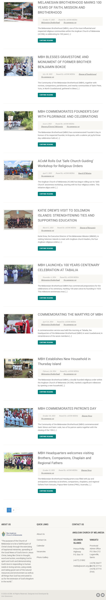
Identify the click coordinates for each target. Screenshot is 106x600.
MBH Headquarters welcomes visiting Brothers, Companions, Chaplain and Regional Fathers (66, 458)
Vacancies (41, 551)
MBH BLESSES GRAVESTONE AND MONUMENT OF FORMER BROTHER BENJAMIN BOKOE (64, 62)
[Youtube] (103, 595)
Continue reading (46, 40)
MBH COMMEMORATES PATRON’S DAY (67, 408)
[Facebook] (98, 595)
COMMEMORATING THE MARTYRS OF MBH (70, 314)
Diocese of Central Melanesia (52, 127)
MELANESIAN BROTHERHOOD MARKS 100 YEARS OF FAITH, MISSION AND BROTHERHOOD (69, 7)
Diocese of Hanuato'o (87, 228)
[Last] (17, 509)
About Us (41, 534)
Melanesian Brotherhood (50, 22)
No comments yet (70, 22)
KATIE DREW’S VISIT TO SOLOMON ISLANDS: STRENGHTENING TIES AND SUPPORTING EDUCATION (66, 215)
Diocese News (87, 416)
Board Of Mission (84, 173)
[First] (5, 509)
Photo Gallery (42, 557)
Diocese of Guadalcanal (87, 74)
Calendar (40, 546)
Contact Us (41, 540)
